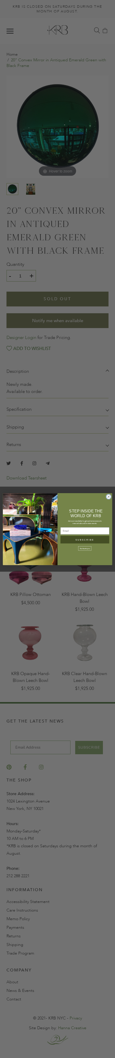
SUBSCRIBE (84, 539)
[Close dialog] (108, 496)
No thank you (85, 548)
